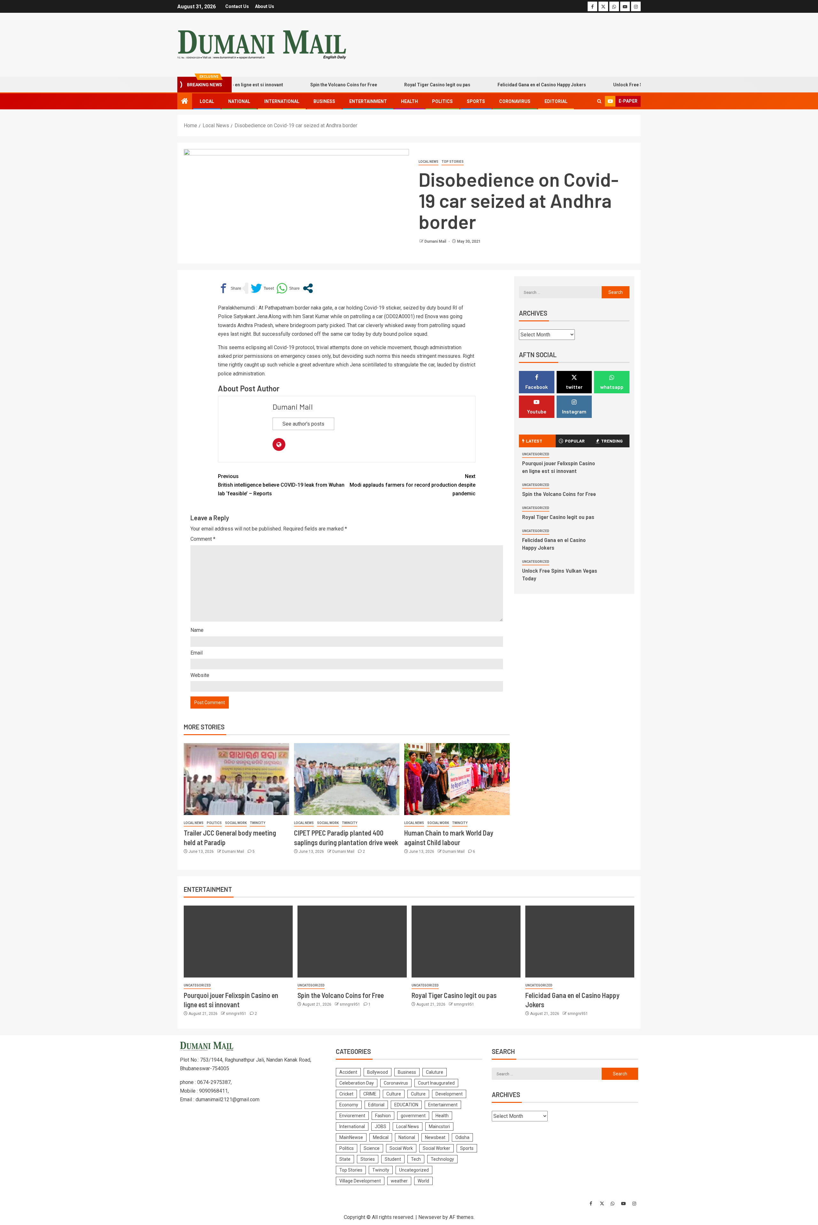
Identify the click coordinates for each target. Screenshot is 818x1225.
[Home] (184, 101)
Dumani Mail (435, 241)
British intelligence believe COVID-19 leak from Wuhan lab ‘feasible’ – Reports (281, 485)
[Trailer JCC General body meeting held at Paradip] (236, 779)
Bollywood (377, 1072)
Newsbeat (435, 1137)
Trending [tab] (612, 441)
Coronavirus (514, 101)
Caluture (434, 1072)
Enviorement (352, 1115)
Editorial (555, 101)
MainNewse (351, 1137)
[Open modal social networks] (307, 288)
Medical (381, 1137)
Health (409, 101)
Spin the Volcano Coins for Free (316, 84)
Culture (393, 1093)
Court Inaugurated (436, 1083)
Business (324, 101)
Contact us (237, 6)
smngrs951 (236, 1013)
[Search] (599, 101)
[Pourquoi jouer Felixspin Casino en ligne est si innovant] (238, 942)
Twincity (257, 823)
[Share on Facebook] (229, 288)
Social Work (236, 823)
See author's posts (303, 424)
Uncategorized (535, 454)
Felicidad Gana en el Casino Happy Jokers (515, 84)
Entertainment (368, 101)
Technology (442, 1159)
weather (399, 1180)
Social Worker (436, 1148)
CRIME (369, 1093)
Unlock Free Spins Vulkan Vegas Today (627, 84)
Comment (202, 539)
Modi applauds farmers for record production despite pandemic (412, 485)
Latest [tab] (534, 441)
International (281, 101)
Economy (348, 1104)
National (239, 101)
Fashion (383, 1115)
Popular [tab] (575, 441)
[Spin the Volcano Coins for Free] (351, 942)
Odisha (462, 1137)
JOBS (380, 1126)
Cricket (346, 1093)
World (423, 1180)
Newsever (429, 1217)
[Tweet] (262, 288)
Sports (476, 101)
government (413, 1115)
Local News (428, 161)
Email (196, 653)
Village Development (360, 1180)
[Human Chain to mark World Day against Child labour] (457, 779)
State (345, 1159)
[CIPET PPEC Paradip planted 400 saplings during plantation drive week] (346, 779)
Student (393, 1159)
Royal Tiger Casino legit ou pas (410, 84)
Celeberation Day (356, 1083)
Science (372, 1148)
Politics (442, 101)
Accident (348, 1072)
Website (199, 675)
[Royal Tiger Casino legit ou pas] (466, 942)
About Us (264, 6)
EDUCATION (406, 1104)
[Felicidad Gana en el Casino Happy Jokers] (579, 942)
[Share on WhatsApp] (288, 288)
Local (207, 101)
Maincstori (439, 1126)
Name (197, 630)
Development (449, 1093)
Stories (367, 1159)
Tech (416, 1159)
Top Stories (453, 161)
